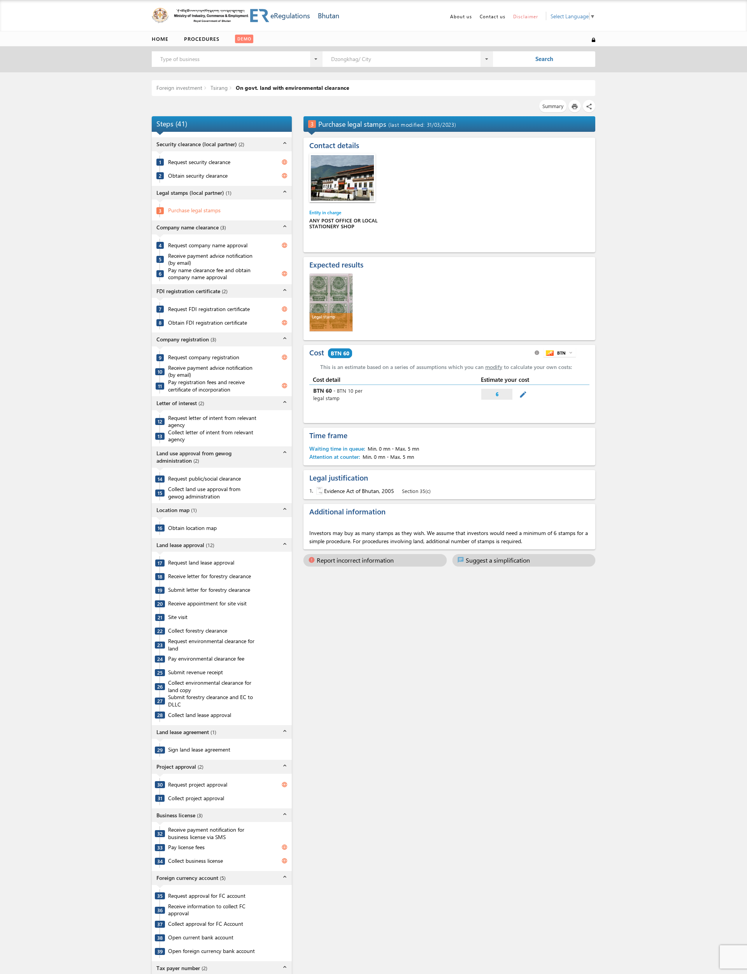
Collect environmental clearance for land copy (209, 686)
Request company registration (203, 357)
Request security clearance (199, 162)
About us (461, 16)
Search (544, 59)
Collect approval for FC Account (205, 923)
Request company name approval (207, 245)
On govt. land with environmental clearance (291, 87)
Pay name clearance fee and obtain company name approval (209, 274)
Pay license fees (186, 847)
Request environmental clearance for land (211, 645)
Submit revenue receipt (195, 672)
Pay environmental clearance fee (206, 658)
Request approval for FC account (206, 895)
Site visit (178, 617)
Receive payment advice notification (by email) (210, 259)
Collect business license (195, 860)
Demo (244, 39)
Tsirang (218, 87)
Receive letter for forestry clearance (209, 576)
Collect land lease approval (199, 715)
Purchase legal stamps (194, 210)
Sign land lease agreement (199, 749)
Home (160, 38)
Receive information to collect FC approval (206, 910)
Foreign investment (179, 87)
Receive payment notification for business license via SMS (206, 833)
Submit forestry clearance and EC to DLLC (210, 701)
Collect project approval (196, 798)
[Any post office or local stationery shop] (342, 178)
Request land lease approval (201, 562)
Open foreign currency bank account (211, 951)
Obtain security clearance (198, 175)
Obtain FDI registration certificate (207, 322)
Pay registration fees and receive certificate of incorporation (206, 386)
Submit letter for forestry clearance (209, 589)
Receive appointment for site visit (207, 603)
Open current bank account (200, 937)
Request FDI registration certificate (209, 309)
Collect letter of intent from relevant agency (210, 436)
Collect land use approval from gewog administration (204, 493)
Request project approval (197, 784)
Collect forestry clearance (197, 630)
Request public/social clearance (204, 478)
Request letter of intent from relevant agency (212, 421)
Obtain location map (192, 528)
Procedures (201, 38)
